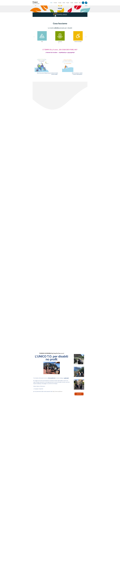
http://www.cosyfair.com (57, 391)
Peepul (35, 2)
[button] (34, 36)
